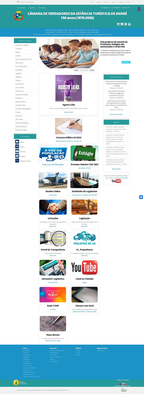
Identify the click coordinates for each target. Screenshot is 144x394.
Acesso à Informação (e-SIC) (23, 59)
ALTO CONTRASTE (115, 8)
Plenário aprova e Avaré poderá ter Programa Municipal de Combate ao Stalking (116, 83)
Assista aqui (53, 195)
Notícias (98, 2)
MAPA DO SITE (126, 8)
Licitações (105, 2)
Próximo (92, 70)
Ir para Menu (32, 8)
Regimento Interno (20, 102)
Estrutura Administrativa (21, 123)
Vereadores (121, 2)
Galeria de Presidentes (21, 95)
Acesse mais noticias (116, 114)
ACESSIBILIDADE (105, 8)
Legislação (18, 73)
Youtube (53, 309)
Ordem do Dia (19, 91)
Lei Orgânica (18, 70)
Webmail (22, 152)
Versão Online (53, 282)
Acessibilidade (54, 352)
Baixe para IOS (91, 311)
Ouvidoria (18, 56)
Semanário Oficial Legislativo (23, 109)
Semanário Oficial (20, 105)
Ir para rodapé (42, 8)
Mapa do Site (101, 350)
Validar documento (25, 161)
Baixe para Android (79, 311)
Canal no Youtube (122, 178)
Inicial (92, 2)
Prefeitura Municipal (20, 130)
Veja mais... (126, 62)
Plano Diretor (19, 119)
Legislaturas (18, 77)
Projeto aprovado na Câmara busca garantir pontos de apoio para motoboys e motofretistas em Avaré (116, 104)
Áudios (22, 147)
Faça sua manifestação (53, 164)
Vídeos (22, 142)
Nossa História (19, 87)
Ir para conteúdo (22, 8)
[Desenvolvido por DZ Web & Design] (124, 391)
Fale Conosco (19, 63)
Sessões (113, 2)
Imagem (78, 355)
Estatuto (17, 52)
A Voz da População (21, 66)
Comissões (18, 49)
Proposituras (19, 98)
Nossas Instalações (21, 126)
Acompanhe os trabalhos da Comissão (84, 195)
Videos (78, 350)
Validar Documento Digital (27, 2)
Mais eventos (116, 169)
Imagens (22, 156)
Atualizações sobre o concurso (69, 141)
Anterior (76, 70)
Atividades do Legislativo (22, 45)
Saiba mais (68, 112)
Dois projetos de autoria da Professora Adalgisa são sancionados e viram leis (113, 44)
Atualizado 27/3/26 (84, 168)
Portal (128, 2)
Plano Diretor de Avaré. (53, 341)
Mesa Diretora (19, 84)
